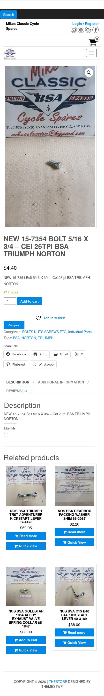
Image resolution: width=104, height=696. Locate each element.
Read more (28, 535)
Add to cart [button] (28, 639)
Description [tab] (17, 382)
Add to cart (29, 301)
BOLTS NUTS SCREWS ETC (44, 331)
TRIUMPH (45, 337)
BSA (16, 337)
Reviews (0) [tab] (16, 390)
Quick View (28, 545)
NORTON (29, 337)
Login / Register (85, 23)
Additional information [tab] (61, 382)
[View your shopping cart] (93, 43)
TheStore (58, 681)
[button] (89, 72)
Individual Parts (80, 331)
